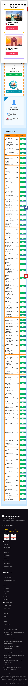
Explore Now (12, 28)
